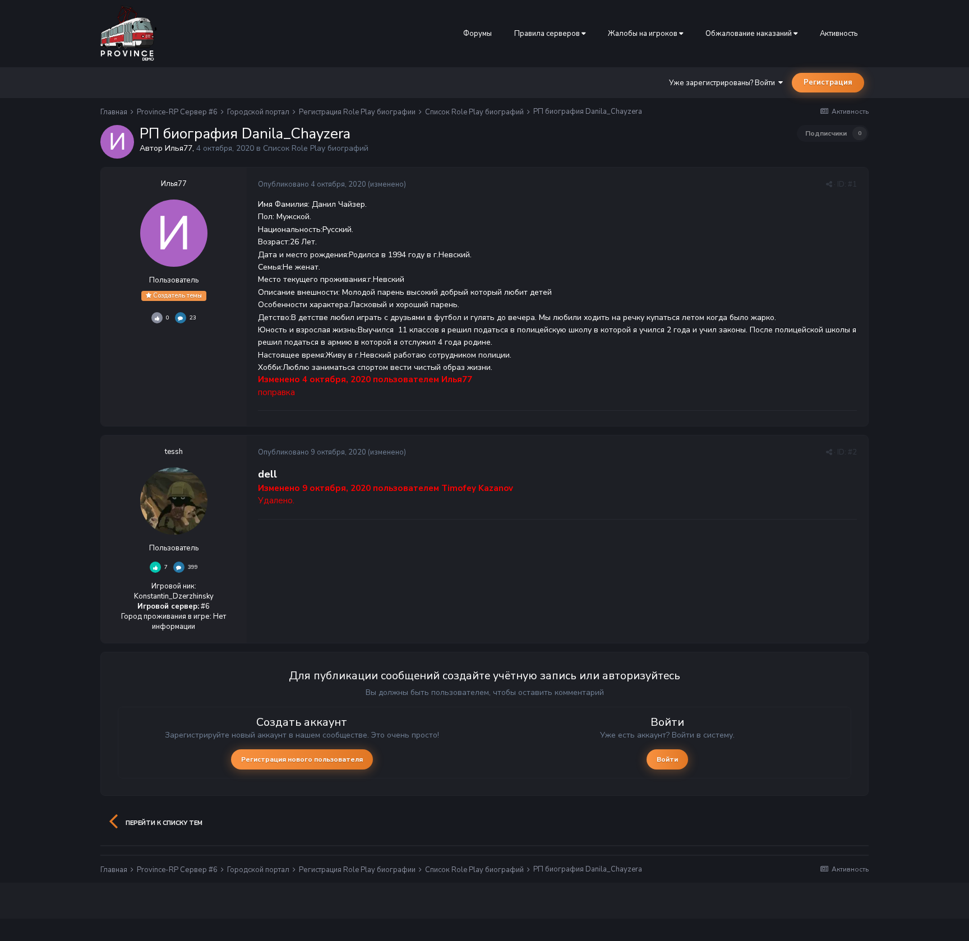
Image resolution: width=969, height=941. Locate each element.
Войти (667, 759)
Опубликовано (312, 184)
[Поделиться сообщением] (829, 184)
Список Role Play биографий (315, 148)
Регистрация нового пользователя (302, 759)
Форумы (477, 34)
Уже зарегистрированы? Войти (723, 83)
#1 (852, 184)
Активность (838, 34)
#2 (852, 452)
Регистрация (828, 82)
